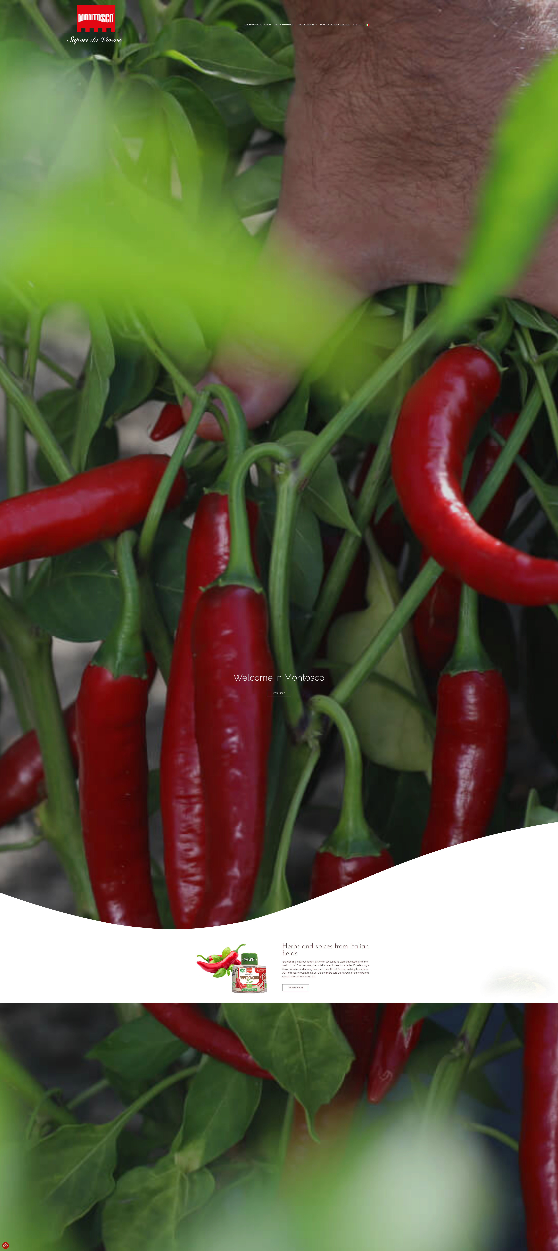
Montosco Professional (335, 25)
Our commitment (284, 25)
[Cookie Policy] (5, 1245)
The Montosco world (257, 25)
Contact (358, 25)
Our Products (306, 25)
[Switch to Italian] (367, 25)
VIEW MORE (279, 693)
